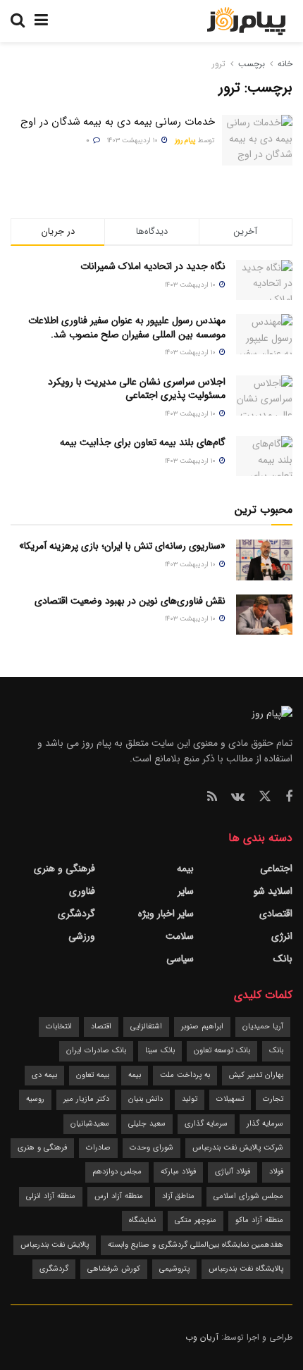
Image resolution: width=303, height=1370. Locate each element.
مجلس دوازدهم (117, 1172)
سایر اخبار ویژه (166, 913)
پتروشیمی (174, 1269)
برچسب (251, 63)
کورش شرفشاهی (113, 1269)
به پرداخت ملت (185, 1075)
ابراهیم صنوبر (202, 1027)
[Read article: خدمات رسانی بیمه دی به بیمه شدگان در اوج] (257, 140)
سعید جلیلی (147, 1124)
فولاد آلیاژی (232, 1172)
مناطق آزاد (178, 1196)
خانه (283, 63)
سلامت (180, 936)
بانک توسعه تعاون (222, 1051)
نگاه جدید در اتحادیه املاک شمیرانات (152, 266)
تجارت (273, 1099)
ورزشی (81, 936)
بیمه (185, 868)
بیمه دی (44, 1075)
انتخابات (59, 1027)
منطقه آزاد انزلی (50, 1196)
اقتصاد (101, 1027)
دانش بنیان (145, 1099)
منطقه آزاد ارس (118, 1196)
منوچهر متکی (195, 1220)
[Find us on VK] (238, 797)
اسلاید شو (273, 891)
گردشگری (76, 913)
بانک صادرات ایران (96, 1051)
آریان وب (201, 1337)
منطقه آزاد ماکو (259, 1220)
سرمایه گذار (265, 1124)
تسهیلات (230, 1099)
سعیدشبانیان (89, 1124)
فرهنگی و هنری (64, 868)
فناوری (82, 891)
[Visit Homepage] (246, 21)
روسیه (35, 1099)
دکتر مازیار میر (86, 1099)
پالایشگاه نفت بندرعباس (246, 1269)
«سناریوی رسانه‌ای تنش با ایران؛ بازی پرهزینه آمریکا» (122, 546)
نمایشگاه (142, 1220)
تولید (189, 1099)
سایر (186, 891)
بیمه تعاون (92, 1075)
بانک (282, 958)
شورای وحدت (151, 1148)
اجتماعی (276, 868)
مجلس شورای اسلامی (248, 1196)
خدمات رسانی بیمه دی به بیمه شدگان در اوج (117, 121)
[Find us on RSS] (212, 797)
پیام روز (185, 140)
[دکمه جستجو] (18, 21)
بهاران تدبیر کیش (256, 1075)
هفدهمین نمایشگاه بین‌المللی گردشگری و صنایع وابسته (195, 1245)
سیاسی (180, 958)
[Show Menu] (41, 21)
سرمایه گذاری (206, 1124)
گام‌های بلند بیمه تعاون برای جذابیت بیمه (142, 442)
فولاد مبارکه (178, 1172)
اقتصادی (275, 913)
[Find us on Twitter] (265, 797)
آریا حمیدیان (262, 1027)
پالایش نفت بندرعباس (54, 1245)
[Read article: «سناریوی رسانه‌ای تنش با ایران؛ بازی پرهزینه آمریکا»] (264, 560)
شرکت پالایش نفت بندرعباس (237, 1148)
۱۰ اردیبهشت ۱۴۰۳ (133, 140)
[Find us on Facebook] (288, 797)
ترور (218, 63)
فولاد (276, 1172)
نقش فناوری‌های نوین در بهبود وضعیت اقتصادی (130, 601)
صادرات (98, 1148)
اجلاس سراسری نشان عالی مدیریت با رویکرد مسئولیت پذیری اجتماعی (136, 389)
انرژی (281, 936)
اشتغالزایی (146, 1027)
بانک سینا (160, 1051)
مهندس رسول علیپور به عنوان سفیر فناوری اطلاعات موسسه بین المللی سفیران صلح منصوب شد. (126, 327)
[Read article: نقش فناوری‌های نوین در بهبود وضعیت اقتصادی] (264, 614)
